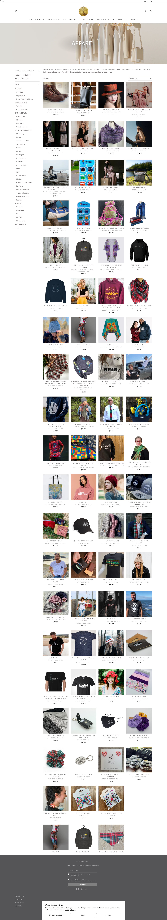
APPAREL (18, 89)
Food (18, 169)
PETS (17, 228)
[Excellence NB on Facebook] (82, 889)
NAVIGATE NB (87, 19)
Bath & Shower (21, 127)
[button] (2, 1)
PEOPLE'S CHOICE (106, 19)
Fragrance (20, 123)
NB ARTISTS (53, 19)
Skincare (19, 120)
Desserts (19, 162)
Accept (82, 915)
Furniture (19, 186)
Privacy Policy (73, 875)
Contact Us (18, 905)
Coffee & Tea (21, 158)
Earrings (19, 217)
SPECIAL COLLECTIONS (24, 70)
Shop (17, 84)
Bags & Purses (21, 96)
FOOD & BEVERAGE (22, 141)
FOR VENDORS (70, 19)
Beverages (20, 155)
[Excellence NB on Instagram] (77, 889)
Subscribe (82, 885)
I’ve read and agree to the (79, 875)
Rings (18, 214)
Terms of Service (20, 896)
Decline (108, 915)
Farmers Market (22, 165)
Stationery (20, 134)
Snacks (18, 148)
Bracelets (19, 207)
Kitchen (19, 179)
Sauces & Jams (21, 144)
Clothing (19, 92)
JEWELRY (18, 203)
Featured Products (21, 78)
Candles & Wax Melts (24, 182)
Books (18, 137)
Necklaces (20, 210)
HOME (17, 172)
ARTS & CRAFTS (21, 102)
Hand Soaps (20, 116)
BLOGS (134, 19)
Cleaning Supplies (22, 193)
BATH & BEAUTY (21, 113)
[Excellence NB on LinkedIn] (86, 889)
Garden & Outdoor (22, 196)
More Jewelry (21, 221)
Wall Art (19, 106)
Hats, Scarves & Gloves (24, 99)
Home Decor (21, 176)
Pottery (19, 200)
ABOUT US (123, 19)
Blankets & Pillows (22, 189)
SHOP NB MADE (36, 19)
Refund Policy (19, 902)
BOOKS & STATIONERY (23, 130)
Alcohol (19, 151)
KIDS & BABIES (20, 224)
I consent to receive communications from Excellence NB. (82, 880)
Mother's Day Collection (23, 75)
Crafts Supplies (21, 109)
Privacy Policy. (70, 910)
